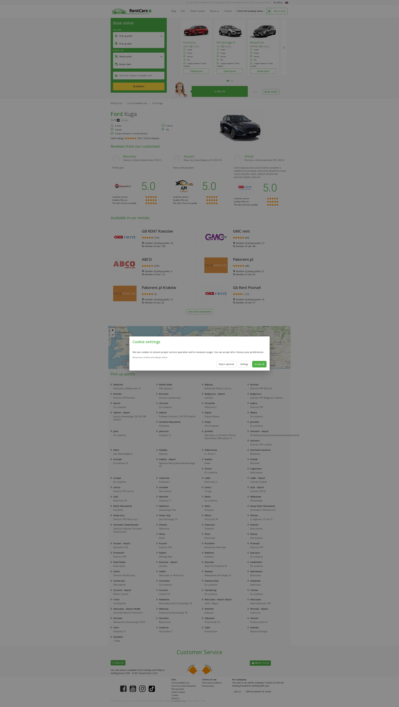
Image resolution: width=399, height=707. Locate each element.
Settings (244, 364)
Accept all (259, 364)
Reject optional (226, 364)
